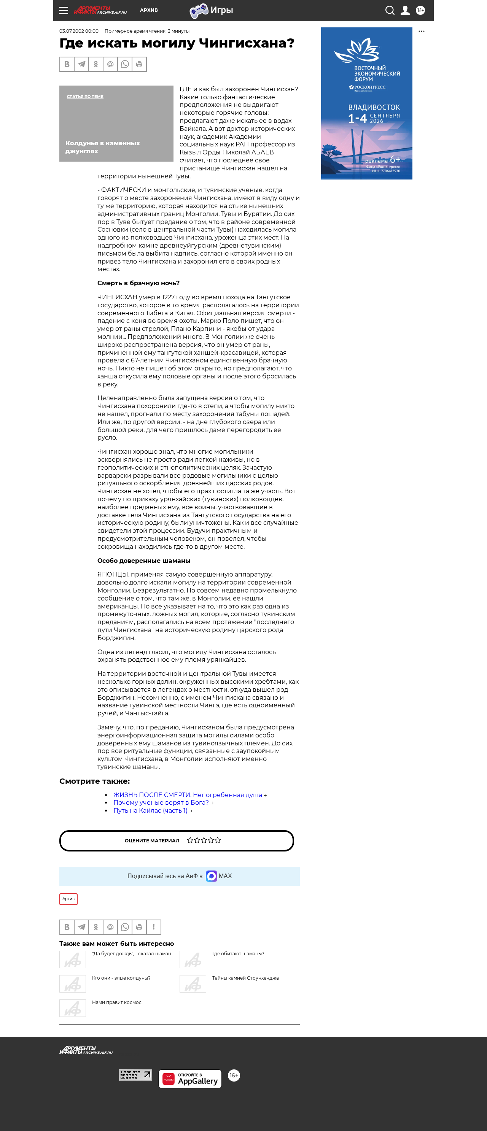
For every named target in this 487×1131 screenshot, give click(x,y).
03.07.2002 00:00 (79, 31)
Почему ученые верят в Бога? (161, 802)
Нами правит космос (117, 1002)
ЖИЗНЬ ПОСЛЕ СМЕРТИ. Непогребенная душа (187, 795)
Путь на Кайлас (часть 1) (150, 810)
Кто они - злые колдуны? (121, 978)
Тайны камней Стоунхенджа (245, 978)
